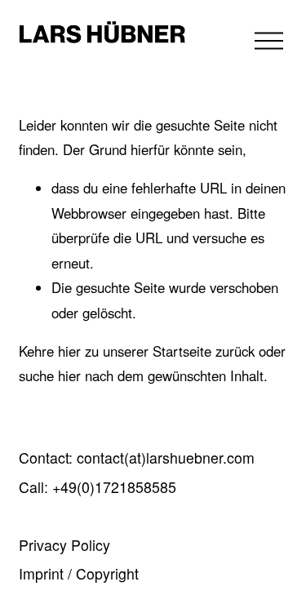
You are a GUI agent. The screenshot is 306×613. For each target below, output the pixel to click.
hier (69, 351)
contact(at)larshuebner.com (166, 458)
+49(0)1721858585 (114, 487)
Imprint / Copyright (79, 574)
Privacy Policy (64, 545)
